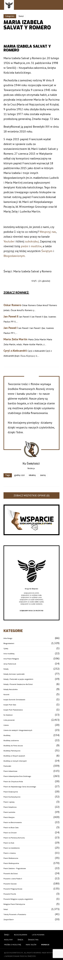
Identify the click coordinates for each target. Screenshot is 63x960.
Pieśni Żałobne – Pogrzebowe (15, 868)
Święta (20, 940)
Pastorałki (7, 766)
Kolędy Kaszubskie (11, 689)
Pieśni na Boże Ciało (11, 828)
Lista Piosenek (38, 935)
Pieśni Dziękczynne (11, 792)
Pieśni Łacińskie (9, 812)
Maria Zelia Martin (15, 339)
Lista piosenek (9, 720)
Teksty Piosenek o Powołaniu (15, 914)
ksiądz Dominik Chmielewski (14, 700)
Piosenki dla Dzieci (11, 874)
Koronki (6, 695)
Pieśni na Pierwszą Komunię (14, 838)
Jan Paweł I (11, 328)
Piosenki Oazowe (10, 884)
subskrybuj (32, 241)
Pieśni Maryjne (9, 817)
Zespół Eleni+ (9, 920)
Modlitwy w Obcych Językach (14, 756)
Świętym (46, 251)
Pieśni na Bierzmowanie (13, 822)
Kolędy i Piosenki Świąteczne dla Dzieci (18, 684)
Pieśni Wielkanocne (11, 858)
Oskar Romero (12, 305)
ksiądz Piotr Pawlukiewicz (13, 710)
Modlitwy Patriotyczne (12, 751)
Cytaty (6, 649)
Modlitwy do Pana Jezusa (13, 746)
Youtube (9, 241)
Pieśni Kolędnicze (10, 807)
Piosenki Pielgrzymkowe (13, 889)
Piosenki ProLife (10, 894)
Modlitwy (7, 735)
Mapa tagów (31, 944)
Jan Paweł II (11, 316)
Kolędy (6, 669)
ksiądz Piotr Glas (10, 705)
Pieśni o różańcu (10, 853)
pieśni (24, 246)
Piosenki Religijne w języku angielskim (18, 899)
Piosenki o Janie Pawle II (13, 879)
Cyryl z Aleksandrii (15, 351)
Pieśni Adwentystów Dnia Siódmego (17, 776)
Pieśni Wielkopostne (11, 863)
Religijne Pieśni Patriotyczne (14, 904)
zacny (43, 475)
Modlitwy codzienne (11, 741)
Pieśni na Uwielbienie (12, 848)
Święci (21, 16)
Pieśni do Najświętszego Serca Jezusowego (20, 787)
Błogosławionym (14, 256)
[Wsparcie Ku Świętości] (31, 586)
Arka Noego (8, 638)
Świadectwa (33, 940)
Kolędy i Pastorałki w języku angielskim (18, 679)
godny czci (19, 475)
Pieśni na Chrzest (10, 833)
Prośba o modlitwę (12, 944)
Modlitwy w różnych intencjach (15, 761)
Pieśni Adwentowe (10, 771)
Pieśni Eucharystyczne (12, 797)
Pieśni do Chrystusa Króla (13, 782)
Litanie (6, 725)
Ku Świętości (8, 715)
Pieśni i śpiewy (9, 802)
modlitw (36, 246)
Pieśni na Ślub (9, 843)
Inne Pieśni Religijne (11, 659)
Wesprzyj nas (48, 232)
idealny (32, 475)
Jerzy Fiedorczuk (10, 664)
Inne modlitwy (9, 654)
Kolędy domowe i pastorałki (14, 674)
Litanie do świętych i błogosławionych (18, 730)
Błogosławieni (9, 643)
